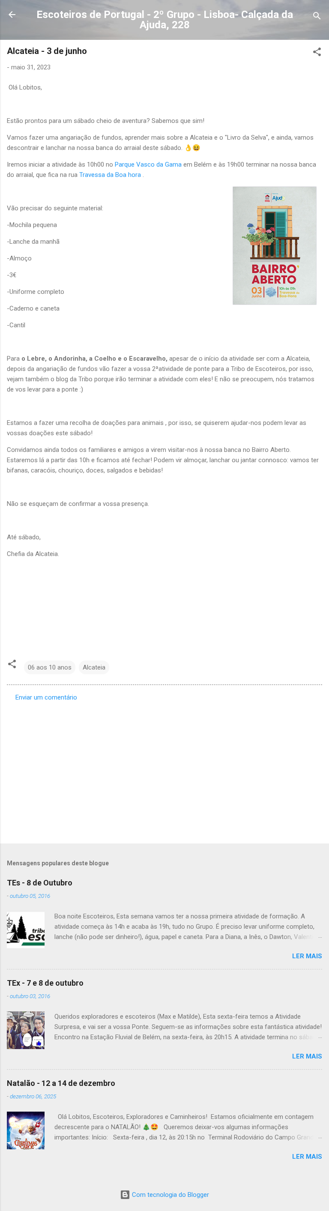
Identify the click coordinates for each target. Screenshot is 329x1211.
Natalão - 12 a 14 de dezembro (61, 1083)
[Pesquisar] (317, 17)
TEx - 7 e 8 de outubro (45, 982)
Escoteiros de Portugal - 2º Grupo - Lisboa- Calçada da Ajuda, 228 (164, 20)
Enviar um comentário (46, 697)
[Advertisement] (164, 770)
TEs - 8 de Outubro (39, 882)
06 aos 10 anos (50, 667)
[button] (317, 53)
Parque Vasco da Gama (148, 164)
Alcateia (94, 667)
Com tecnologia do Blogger (169, 1195)
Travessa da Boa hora (110, 175)
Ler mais (307, 956)
